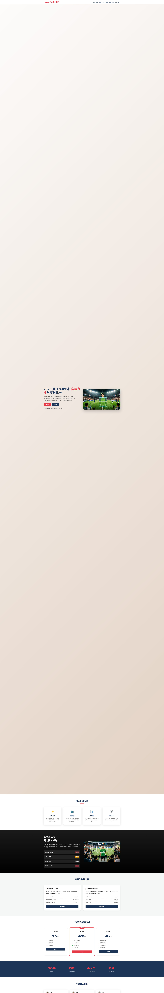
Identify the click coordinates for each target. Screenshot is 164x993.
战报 (110, 2)
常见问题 (117, 2)
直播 (97, 2)
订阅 (103, 2)
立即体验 (47, 404)
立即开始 (55, 949)
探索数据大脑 (101, 906)
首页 (94, 2)
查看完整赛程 (62, 906)
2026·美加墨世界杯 (52, 2)
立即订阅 (82, 951)
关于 (113, 2)
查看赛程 (55, 404)
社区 (107, 2)
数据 (100, 2)
